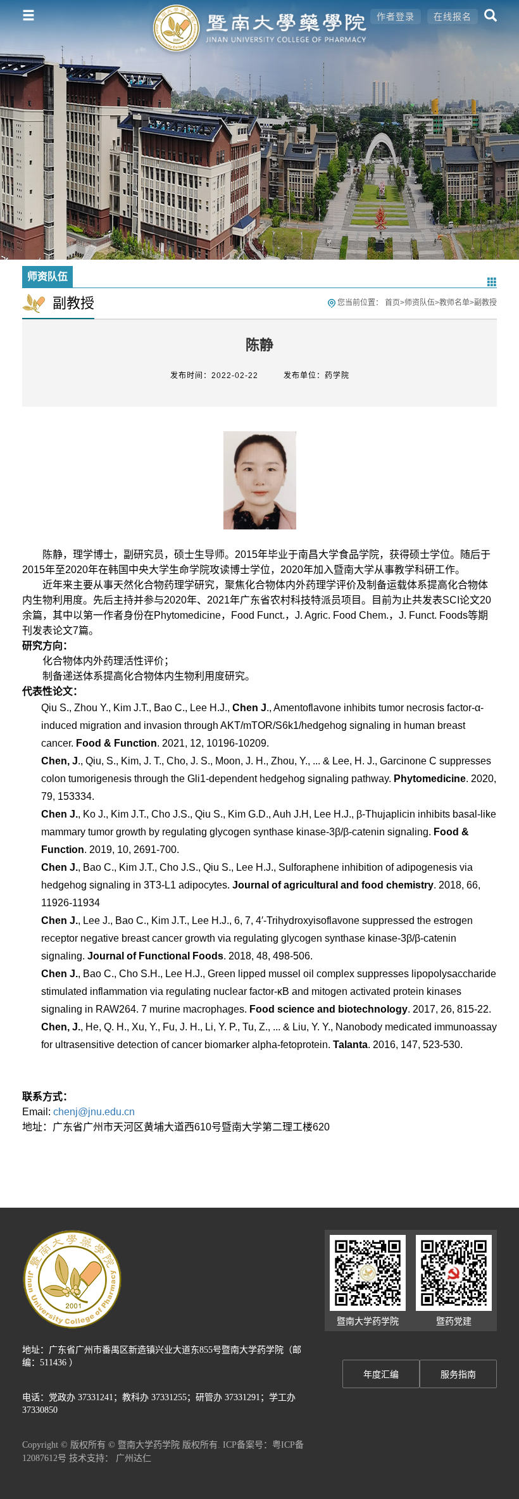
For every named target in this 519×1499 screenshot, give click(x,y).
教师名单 (454, 302)
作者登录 (396, 16)
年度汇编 (381, 1374)
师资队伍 (419, 302)
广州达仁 (133, 1458)
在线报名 (453, 16)
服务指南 (458, 1374)
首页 (392, 302)
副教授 (485, 302)
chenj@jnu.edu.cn (94, 1111)
